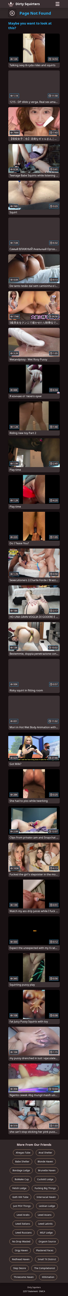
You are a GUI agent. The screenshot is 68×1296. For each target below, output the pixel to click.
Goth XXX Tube (20, 1197)
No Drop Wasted (21, 1241)
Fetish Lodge (19, 1188)
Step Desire (19, 1268)
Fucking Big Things (45, 1188)
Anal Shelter (45, 1152)
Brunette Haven (46, 1170)
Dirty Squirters (28, 4)
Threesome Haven (24, 1277)
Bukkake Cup (22, 1179)
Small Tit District (47, 1259)
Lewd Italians (22, 1223)
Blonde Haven (45, 1161)
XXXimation (48, 1277)
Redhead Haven (21, 1259)
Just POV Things (22, 1205)
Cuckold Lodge (45, 1179)
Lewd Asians (44, 1214)
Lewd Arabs (23, 1214)
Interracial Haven (46, 1197)
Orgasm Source (47, 1241)
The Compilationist (44, 1268)
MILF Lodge (46, 1232)
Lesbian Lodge (47, 1205)
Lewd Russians (23, 1232)
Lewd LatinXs (45, 1223)
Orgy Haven (21, 1250)
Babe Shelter (22, 1161)
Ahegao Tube (23, 1152)
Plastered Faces (44, 1250)
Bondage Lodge (21, 1170)
